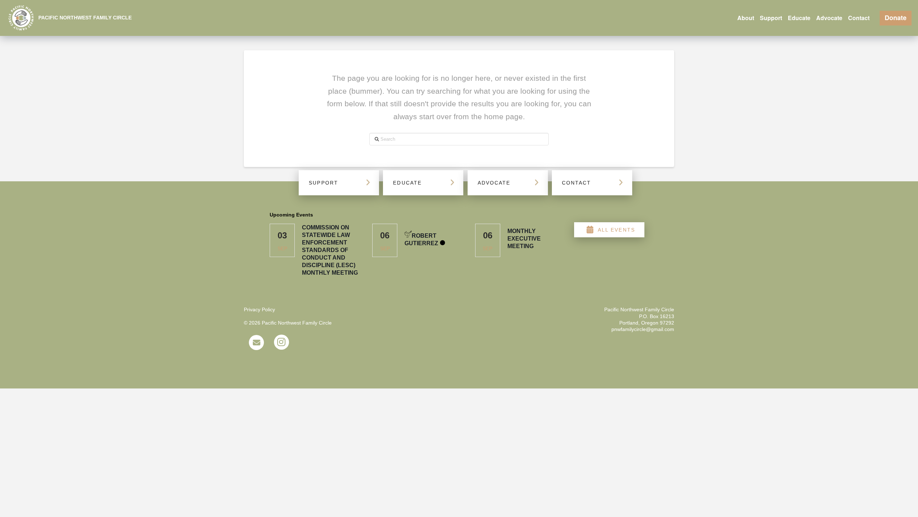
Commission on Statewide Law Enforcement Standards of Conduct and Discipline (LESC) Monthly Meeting (330, 250)
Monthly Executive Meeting (524, 238)
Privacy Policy (259, 309)
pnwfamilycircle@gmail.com (642, 329)
